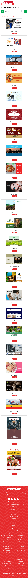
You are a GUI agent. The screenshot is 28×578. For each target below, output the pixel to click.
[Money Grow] (14, 60)
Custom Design (6, 16)
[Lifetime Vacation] (14, 150)
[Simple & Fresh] (14, 96)
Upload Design (14, 16)
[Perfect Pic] (14, 428)
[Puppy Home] (14, 223)
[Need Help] (14, 313)
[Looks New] (14, 23)
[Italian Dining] (14, 132)
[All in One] (14, 42)
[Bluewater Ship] (14, 404)
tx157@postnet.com (15, 502)
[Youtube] (18, 499)
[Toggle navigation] (1, 2)
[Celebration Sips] (14, 458)
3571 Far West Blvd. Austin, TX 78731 (15, 504)
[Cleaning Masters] (14, 349)
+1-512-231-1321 (15, 506)
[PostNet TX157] (8, 2)
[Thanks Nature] (14, 205)
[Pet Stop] (14, 78)
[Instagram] (15, 499)
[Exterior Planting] (14, 331)
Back (26, 7)
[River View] (14, 277)
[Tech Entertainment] (14, 259)
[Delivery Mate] (14, 168)
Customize (14, 33)
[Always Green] (14, 241)
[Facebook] (9, 499)
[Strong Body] (14, 295)
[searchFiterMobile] (2, 12)
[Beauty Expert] (14, 367)
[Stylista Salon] (14, 186)
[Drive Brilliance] (14, 114)
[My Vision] (14, 385)
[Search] (13, 4)
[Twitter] (12, 499)
